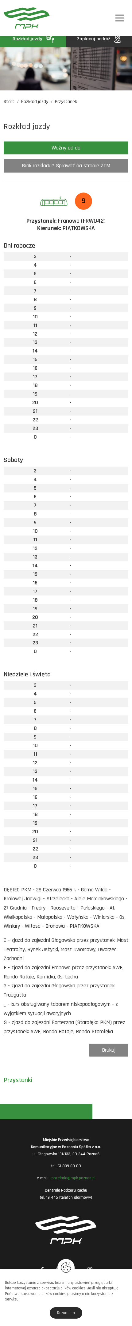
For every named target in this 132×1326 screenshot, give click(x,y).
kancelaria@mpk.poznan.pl (72, 1178)
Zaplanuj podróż (94, 39)
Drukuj (108, 1049)
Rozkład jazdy (28, 39)
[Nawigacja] (119, 18)
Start (9, 101)
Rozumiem (66, 1312)
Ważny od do (66, 147)
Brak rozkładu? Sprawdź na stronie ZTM (66, 165)
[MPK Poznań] (13, 18)
